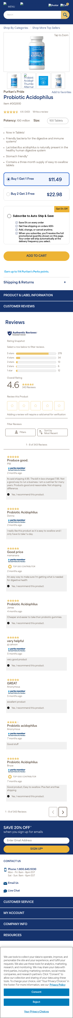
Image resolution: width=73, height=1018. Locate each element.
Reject (36, 1002)
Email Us (13, 883)
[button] (54, 5)
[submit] (65, 15)
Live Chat (14, 891)
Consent (37, 992)
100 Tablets (56, 121)
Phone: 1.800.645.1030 (22, 869)
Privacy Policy (57, 985)
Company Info (15, 924)
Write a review (40, 112)
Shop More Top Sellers (46, 28)
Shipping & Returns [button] (19, 282)
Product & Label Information (28, 295)
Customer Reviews (19, 306)
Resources (12, 935)
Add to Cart (36, 256)
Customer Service (19, 902)
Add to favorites (61, 92)
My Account (14, 913)
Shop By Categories (16, 28)
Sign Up (36, 848)
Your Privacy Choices (36, 1012)
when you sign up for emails (23, 830)
